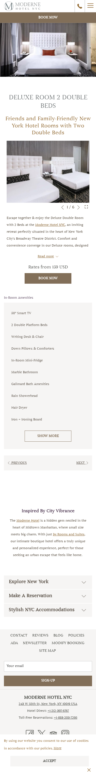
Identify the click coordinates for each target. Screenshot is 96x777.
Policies (76, 635)
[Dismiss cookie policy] (89, 770)
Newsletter (35, 643)
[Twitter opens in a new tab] (42, 733)
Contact (18, 635)
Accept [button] (49, 761)
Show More (48, 436)
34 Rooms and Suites (68, 534)
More (58, 749)
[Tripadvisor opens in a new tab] (53, 733)
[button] (48, 172)
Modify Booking (69, 643)
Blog (58, 635)
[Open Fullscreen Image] (86, 207)
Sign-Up (48, 681)
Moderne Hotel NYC (50, 225)
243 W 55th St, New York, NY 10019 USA (48, 704)
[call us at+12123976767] (79, 6)
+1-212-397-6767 (58, 711)
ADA (14, 643)
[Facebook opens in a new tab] (30, 733)
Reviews (40, 635)
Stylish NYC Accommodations (42, 610)
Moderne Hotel (27, 520)
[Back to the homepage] (22, 6)
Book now (48, 17)
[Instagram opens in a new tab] (65, 733)
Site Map (47, 651)
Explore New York (28, 582)
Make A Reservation (30, 596)
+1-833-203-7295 (65, 717)
